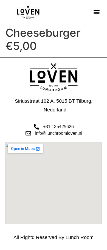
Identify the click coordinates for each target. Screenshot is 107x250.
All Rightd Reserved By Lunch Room (53, 237)
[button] (97, 12)
